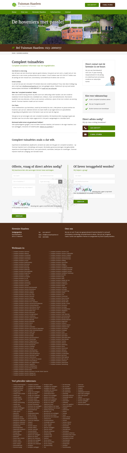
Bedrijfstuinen (17, 426)
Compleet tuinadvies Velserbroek (59, 348)
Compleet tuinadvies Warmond (58, 355)
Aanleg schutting (17, 399)
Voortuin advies (82, 403)
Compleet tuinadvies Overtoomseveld (60, 316)
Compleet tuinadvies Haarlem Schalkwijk (24, 347)
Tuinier (64, 415)
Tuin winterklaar (66, 392)
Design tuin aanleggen (34, 392)
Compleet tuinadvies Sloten (57, 332)
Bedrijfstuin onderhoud (19, 421)
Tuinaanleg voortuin (67, 397)
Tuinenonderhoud (66, 406)
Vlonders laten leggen (83, 399)
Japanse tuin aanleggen (34, 435)
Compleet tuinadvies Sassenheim (59, 329)
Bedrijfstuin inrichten (18, 419)
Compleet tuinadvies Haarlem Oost (22, 325)
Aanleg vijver (16, 405)
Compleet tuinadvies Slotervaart (58, 334)
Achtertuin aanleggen (19, 408)
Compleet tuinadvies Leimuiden (58, 289)
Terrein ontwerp (48, 444)
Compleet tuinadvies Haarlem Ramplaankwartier (26, 343)
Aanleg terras (16, 401)
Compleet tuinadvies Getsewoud (21, 282)
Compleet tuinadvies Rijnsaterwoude (59, 318)
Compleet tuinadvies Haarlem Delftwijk (23, 293)
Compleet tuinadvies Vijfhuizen (58, 350)
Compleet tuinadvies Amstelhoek (21, 255)
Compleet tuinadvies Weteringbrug (59, 357)
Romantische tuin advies (50, 415)
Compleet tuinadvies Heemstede (58, 263)
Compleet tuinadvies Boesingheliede (22, 272)
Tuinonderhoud (66, 429)
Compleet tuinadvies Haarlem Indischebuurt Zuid (26, 309)
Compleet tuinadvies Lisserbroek (58, 296)
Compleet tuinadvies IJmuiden (58, 275)
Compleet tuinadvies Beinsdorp (21, 264)
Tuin (45, 447)
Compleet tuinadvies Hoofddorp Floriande (61, 270)
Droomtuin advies (32, 399)
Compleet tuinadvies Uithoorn (58, 343)
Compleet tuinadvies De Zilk (20, 279)
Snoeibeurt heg (48, 435)
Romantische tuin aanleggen (51, 413)
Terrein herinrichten (49, 442)
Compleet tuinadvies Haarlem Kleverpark (24, 313)
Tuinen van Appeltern (68, 405)
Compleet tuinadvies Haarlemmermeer (60, 259)
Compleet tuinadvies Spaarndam (58, 336)
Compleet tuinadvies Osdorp (57, 313)
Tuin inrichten (65, 387)
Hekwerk (30, 422)
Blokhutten (16, 437)
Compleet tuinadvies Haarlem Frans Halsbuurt (25, 302)
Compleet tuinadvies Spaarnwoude (59, 339)
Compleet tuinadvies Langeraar (58, 288)
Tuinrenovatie (65, 442)
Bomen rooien (17, 440)
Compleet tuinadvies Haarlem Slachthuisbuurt (25, 350)
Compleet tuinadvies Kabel (57, 279)
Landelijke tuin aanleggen (50, 387)
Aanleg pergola (17, 397)
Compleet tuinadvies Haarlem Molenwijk (23, 322)
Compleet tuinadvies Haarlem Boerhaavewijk (25, 288)
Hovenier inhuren (32, 426)
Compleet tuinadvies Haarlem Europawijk (24, 300)
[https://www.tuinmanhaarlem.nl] (26, 5)
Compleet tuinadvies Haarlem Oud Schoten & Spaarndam (28, 329)
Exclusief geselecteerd (34, 403)
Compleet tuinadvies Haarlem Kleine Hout (24, 311)
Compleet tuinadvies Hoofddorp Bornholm (61, 268)
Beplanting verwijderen (19, 429)
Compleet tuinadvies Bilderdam (21, 270)
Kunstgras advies (48, 385)
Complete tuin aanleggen (34, 387)
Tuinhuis (64, 412)
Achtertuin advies (17, 410)
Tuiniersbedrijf (66, 419)
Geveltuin (30, 412)
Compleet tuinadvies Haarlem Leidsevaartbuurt (25, 318)
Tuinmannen (65, 426)
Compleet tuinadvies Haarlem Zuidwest (60, 255)
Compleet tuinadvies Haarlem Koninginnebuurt (25, 314)
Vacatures (80, 390)
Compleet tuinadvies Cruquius (21, 275)
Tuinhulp (64, 413)
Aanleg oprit (16, 396)
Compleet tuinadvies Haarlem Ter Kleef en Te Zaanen (27, 359)
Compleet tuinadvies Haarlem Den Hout (23, 295)
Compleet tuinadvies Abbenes (21, 254)
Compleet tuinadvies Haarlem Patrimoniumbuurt (26, 338)
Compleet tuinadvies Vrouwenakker (59, 354)
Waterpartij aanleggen (84, 405)
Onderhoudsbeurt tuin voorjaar (52, 408)
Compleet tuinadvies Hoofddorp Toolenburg (61, 273)
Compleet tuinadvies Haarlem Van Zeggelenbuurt (26, 363)
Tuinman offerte (66, 424)
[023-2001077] (92, 5)
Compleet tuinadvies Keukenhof (58, 282)
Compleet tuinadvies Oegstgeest (58, 311)
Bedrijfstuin (16, 415)
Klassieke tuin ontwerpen (34, 444)
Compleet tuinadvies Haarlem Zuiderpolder (61, 254)
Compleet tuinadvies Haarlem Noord (23, 323)
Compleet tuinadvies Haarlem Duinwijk (23, 298)
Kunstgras (30, 446)
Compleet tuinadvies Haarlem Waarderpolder (25, 368)
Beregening (16, 433)
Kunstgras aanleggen (33, 447)
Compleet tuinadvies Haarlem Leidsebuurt (24, 316)
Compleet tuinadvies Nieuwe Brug (59, 300)
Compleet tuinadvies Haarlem (21, 286)
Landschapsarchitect (49, 394)
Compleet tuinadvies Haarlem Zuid (59, 252)
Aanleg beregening (18, 387)
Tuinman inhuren (66, 422)
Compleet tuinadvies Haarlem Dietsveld (23, 296)
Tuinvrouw (80, 385)
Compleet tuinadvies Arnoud (20, 261)
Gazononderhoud (32, 410)
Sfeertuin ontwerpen (49, 431)
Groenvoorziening (32, 419)
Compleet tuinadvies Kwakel (57, 286)
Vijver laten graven (83, 396)
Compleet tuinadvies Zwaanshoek (59, 363)
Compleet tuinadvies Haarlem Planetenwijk (24, 339)
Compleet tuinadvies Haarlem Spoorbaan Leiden (26, 355)
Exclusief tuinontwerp (33, 405)
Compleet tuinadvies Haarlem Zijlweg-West (24, 375)
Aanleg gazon (16, 392)
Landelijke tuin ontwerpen (50, 390)
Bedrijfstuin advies (18, 417)
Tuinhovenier (65, 410)
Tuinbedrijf (65, 403)
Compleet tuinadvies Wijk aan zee (59, 359)
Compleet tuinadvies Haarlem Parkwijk (23, 336)
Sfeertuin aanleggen (49, 428)
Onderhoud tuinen (48, 405)
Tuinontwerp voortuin (67, 438)
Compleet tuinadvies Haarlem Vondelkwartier (25, 366)
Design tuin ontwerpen (34, 396)
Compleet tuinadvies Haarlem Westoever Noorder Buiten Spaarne (30, 372)
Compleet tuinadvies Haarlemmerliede (60, 257)
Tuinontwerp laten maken (69, 435)
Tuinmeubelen (66, 428)
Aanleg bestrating (18, 390)
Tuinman (64, 421)
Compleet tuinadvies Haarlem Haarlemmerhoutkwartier (28, 304)
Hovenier (30, 424)
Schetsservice (47, 419)
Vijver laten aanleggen (84, 394)
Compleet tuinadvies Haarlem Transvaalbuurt (25, 361)
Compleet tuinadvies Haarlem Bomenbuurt (24, 289)
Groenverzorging (32, 417)
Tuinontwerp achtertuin (68, 433)
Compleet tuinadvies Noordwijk (58, 307)
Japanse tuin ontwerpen (34, 438)
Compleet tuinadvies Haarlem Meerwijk (23, 320)
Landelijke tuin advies (49, 388)
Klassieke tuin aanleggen (34, 440)
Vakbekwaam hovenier (84, 392)
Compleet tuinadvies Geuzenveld (21, 284)
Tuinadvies (65, 399)
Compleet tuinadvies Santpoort (58, 323)
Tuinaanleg (65, 394)
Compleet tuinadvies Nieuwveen (58, 305)
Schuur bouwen (48, 424)
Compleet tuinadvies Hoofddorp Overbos (61, 272)
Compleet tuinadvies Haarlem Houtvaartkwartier (26, 305)
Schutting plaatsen (48, 421)
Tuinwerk (80, 388)
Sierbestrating (47, 433)
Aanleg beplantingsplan (19, 385)
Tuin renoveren (66, 390)
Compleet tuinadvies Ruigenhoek (58, 322)
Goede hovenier (32, 415)
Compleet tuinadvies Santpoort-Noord (60, 325)
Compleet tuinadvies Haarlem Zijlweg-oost (24, 373)
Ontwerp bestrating (49, 410)
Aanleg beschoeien (18, 388)
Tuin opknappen (66, 388)
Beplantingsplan (17, 431)
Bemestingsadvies (18, 428)
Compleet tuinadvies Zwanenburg (59, 364)
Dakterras (30, 390)
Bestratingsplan (17, 435)
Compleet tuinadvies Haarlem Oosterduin (24, 327)
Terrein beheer (48, 440)
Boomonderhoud (17, 446)
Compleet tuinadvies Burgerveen (21, 273)
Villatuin (80, 397)
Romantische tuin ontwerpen (51, 417)
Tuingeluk (64, 408)
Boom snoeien (17, 444)
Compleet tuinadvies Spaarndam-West (60, 338)
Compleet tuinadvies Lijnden (57, 293)
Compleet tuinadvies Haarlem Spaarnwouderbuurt (26, 354)
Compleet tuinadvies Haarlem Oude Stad (24, 332)
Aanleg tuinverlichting (19, 403)
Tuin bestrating (66, 385)
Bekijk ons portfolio (46, 127)
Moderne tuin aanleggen (50, 396)
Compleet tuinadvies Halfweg (58, 261)
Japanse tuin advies (33, 437)
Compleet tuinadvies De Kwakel (21, 277)
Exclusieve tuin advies (33, 408)
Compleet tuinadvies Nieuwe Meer (59, 302)
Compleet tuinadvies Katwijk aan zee (60, 280)
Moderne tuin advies (49, 397)
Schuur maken (47, 426)
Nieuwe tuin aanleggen (50, 401)
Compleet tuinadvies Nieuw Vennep (59, 298)
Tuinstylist (64, 446)
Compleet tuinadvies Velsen (57, 347)
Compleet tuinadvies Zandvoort (58, 361)
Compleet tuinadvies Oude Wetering (59, 314)
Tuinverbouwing (66, 447)
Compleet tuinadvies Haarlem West (22, 370)
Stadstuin (46, 438)
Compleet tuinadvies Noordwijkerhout (60, 309)
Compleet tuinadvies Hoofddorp (58, 266)
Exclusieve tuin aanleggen (34, 406)
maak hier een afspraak (49, 88)
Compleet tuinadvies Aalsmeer (21, 252)
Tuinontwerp (65, 431)
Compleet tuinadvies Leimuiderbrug (59, 291)
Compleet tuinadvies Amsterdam (21, 259)
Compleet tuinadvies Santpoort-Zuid (59, 327)
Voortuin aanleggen (83, 401)
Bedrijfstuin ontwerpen (19, 422)
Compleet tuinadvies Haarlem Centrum (23, 291)
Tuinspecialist (65, 444)
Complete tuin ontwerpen (34, 388)
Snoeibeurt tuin (48, 437)
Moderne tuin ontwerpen (50, 399)
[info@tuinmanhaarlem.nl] (107, 5)
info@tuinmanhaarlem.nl (30, 86)
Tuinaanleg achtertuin (68, 396)
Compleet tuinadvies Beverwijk (21, 268)
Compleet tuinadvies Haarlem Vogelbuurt (24, 364)
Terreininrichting (48, 446)
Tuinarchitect (65, 401)
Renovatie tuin (47, 412)
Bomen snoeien (17, 442)
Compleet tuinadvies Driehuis (21, 280)
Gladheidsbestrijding (33, 413)
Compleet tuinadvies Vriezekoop (58, 352)
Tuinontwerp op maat (68, 437)
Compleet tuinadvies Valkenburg (58, 345)
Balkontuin (16, 413)
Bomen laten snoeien (18, 438)
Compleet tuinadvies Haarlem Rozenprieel (24, 345)
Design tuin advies (33, 394)
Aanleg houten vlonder (19, 394)
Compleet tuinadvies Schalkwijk (58, 330)
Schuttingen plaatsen (49, 422)
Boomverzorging (17, 447)
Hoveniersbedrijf (32, 431)
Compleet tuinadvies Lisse (57, 295)
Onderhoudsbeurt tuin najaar (51, 406)
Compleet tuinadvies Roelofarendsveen (60, 320)
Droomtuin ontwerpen (33, 401)
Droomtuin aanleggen (33, 397)
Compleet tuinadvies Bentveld (21, 266)
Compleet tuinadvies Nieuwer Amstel (60, 304)
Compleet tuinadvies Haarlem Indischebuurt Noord (26, 307)
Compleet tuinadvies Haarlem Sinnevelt (23, 348)
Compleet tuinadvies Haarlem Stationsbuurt (24, 357)
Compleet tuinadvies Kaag (57, 277)
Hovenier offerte (32, 428)
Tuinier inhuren (66, 417)
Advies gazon (16, 412)
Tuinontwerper (66, 440)
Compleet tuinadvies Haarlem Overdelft (23, 334)
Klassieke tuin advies (33, 442)
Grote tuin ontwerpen (33, 421)
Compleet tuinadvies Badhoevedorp (22, 263)
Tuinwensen (81, 387)
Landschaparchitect (49, 392)
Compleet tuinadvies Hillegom (58, 264)
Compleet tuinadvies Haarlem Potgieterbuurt (25, 341)
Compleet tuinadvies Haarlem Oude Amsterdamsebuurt (28, 330)
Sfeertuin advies (48, 429)
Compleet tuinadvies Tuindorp (58, 341)
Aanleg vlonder (17, 406)
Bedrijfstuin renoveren (19, 424)
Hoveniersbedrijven (33, 433)
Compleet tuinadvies (33, 385)
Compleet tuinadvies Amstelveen (21, 257)
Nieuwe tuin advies (49, 403)
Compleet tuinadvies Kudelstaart (58, 284)
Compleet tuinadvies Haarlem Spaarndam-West (25, 352)
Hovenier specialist (33, 429)
